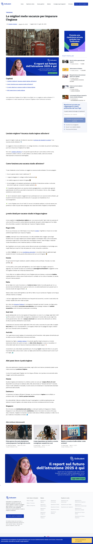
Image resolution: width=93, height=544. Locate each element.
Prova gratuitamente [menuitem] (81, 4)
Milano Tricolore (31, 503)
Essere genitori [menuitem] (40, 4)
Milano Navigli (30, 500)
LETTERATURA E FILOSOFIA (77, 79)
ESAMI (82, 63)
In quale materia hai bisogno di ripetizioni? (74, 111)
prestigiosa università (29, 252)
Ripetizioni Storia (55, 507)
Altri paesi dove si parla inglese (16, 90)
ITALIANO (83, 70)
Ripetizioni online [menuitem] (30, 4)
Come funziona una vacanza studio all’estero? (20, 84)
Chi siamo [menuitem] (70, 4)
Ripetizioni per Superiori (67, 507)
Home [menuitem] (22, 4)
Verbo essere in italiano (76, 68)
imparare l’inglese (19, 304)
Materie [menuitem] (49, 4)
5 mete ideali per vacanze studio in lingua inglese (21, 87)
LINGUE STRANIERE (75, 90)
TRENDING (9, 12)
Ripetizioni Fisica (55, 509)
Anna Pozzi (37, 445)
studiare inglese (22, 341)
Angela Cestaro (12, 24)
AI (84, 100)
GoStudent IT (74, 98)
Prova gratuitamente (14, 516)
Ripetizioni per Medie (66, 504)
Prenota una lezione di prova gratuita (75, 120)
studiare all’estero (16, 151)
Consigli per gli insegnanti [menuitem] (59, 4)
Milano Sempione (31, 505)
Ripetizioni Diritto (55, 504)
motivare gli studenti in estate (42, 140)
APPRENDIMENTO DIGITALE (77, 100)
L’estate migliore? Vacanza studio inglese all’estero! (21, 81)
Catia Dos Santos (12, 445)
